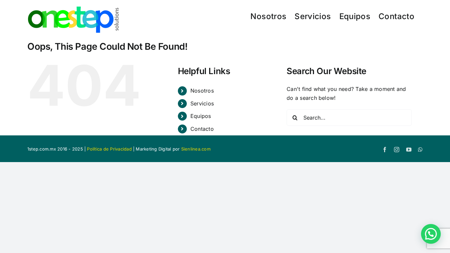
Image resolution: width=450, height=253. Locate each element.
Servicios (202, 103)
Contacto (202, 129)
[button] (431, 234)
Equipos (200, 116)
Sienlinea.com (196, 149)
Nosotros (202, 90)
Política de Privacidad (109, 149)
